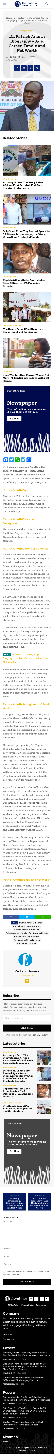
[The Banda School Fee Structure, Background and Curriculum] (27, 307)
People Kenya (21, 18)
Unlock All (27, 1028)
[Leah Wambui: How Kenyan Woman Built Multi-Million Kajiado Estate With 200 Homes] (27, 353)
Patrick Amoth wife (27, 943)
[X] (24, 68)
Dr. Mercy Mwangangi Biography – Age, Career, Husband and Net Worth (26, 658)
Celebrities (8, 372)
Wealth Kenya (9, 179)
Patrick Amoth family (16, 933)
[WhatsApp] (37, 68)
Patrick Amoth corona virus (26, 926)
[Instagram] (27, 981)
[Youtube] (47, 1299)
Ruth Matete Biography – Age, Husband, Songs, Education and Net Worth (39, 1203)
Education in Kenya (12, 326)
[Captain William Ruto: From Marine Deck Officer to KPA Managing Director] (27, 258)
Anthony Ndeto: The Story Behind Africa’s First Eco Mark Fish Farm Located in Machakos (23, 185)
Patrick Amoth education (27, 929)
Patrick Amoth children (30, 923)
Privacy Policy (40, 1035)
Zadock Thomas (18, 57)
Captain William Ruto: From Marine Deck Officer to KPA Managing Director (24, 283)
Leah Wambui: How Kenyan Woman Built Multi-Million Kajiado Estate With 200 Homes (27, 378)
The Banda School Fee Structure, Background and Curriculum (23, 331)
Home (9, 18)
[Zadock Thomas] (27, 960)
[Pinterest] (30, 68)
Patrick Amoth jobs (38, 933)
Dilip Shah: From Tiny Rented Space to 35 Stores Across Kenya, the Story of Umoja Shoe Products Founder (26, 234)
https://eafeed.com (27, 975)
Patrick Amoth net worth (26, 936)
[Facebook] (17, 68)
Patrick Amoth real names (27, 940)
